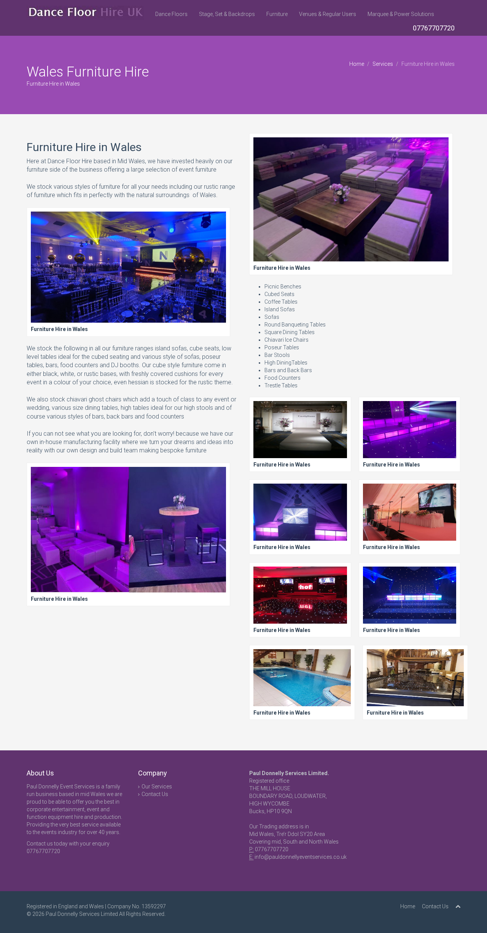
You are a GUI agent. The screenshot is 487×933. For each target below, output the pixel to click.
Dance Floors (171, 14)
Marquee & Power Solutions (401, 14)
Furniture (277, 14)
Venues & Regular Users (327, 14)
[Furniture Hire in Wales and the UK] (351, 204)
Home (356, 64)
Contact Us (155, 794)
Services (382, 64)
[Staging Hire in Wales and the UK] (128, 272)
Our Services (157, 786)
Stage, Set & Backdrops (227, 14)
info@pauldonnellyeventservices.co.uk (301, 857)
